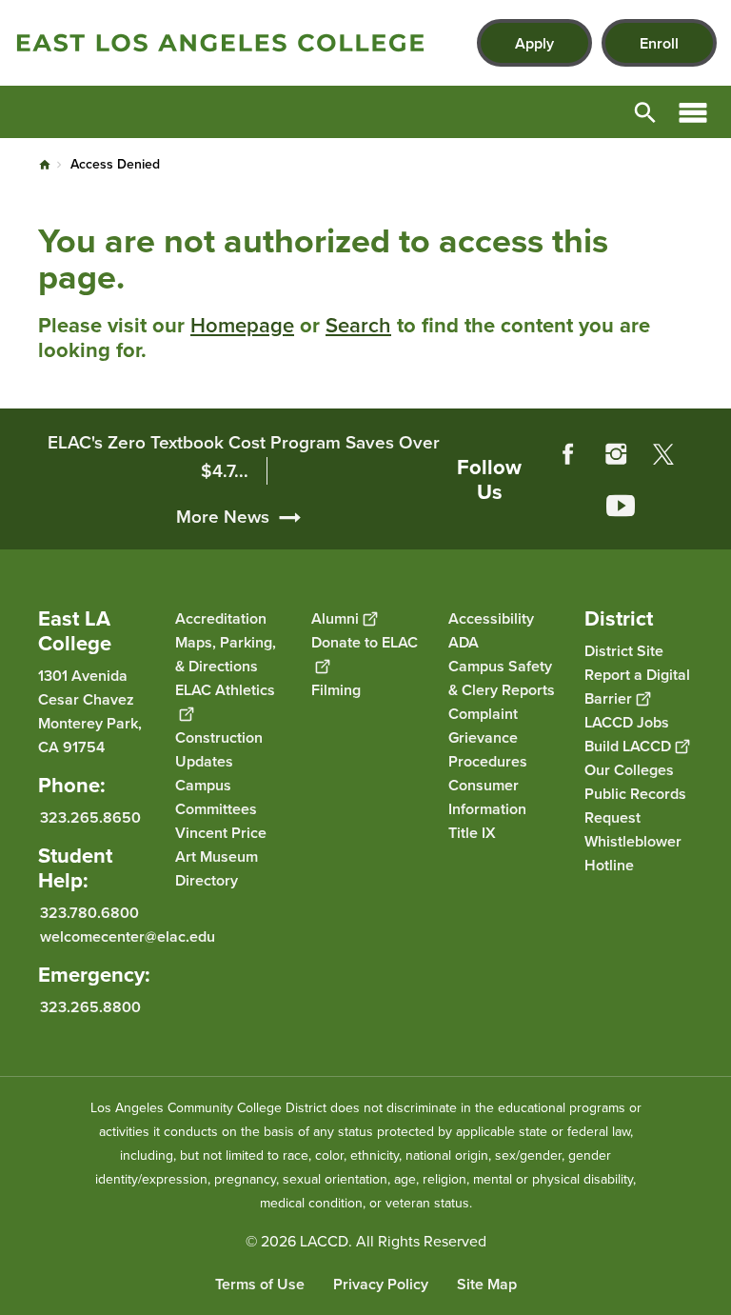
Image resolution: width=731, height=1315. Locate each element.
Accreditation (221, 618)
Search (358, 325)
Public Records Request (635, 805)
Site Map (487, 1284)
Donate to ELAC (364, 642)
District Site (623, 651)
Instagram (616, 454)
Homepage (242, 325)
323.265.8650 (90, 817)
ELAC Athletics (225, 690)
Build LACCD (627, 746)
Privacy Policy (380, 1284)
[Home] (220, 43)
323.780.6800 (89, 913)
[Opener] (712, 530)
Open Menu (693, 112)
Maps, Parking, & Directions (225, 654)
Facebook (568, 454)
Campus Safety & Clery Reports (501, 678)
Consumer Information (487, 797)
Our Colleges (629, 770)
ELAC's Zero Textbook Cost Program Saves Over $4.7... (244, 456)
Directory (206, 880)
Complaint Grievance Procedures (487, 737)
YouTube (620, 505)
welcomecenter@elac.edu (127, 936)
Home (44, 164)
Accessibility (491, 618)
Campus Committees (216, 797)
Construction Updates (219, 749)
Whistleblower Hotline (633, 853)
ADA (463, 642)
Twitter (663, 454)
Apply (534, 43)
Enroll (659, 43)
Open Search (645, 112)
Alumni (335, 618)
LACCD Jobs (626, 722)
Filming (336, 690)
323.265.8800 (90, 1007)
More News (222, 516)
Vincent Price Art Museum (221, 844)
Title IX (472, 833)
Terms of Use (260, 1284)
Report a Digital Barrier (637, 686)
